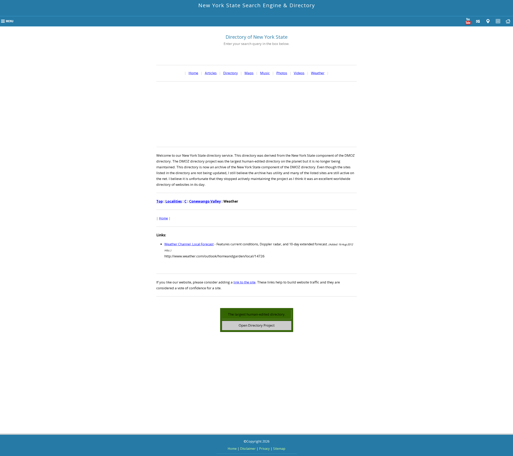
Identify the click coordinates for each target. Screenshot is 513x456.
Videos (299, 73)
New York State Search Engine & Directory (256, 5)
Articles (211, 73)
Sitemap (279, 448)
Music (265, 73)
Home (193, 73)
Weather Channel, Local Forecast (189, 244)
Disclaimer (248, 448)
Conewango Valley (205, 201)
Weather (317, 73)
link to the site (244, 282)
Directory (230, 73)
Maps (248, 73)
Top (159, 201)
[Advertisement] (256, 113)
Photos (281, 73)
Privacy (264, 448)
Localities (173, 201)
